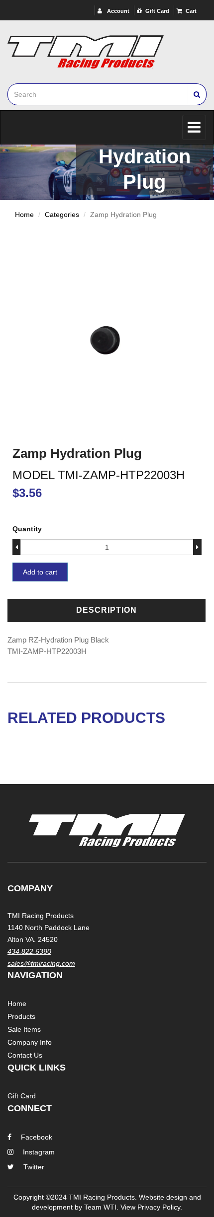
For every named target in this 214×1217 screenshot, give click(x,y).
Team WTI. (101, 1207)
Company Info (29, 1042)
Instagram (39, 1152)
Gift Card (157, 11)
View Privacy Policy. (151, 1207)
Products (21, 1016)
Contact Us (24, 1055)
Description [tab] (106, 610)
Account (117, 11)
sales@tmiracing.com (41, 963)
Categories (62, 214)
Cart (191, 11)
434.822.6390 (29, 951)
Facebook (36, 1137)
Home (24, 214)
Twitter (33, 1167)
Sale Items (24, 1029)
